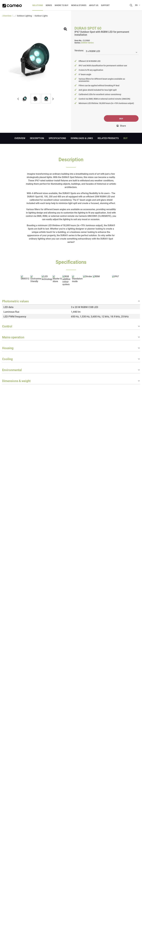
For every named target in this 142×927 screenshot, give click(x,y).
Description (37, 138)
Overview (19, 138)
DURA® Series (87, 43)
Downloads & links (82, 138)
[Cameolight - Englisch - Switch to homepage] (12, 5)
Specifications (57, 138)
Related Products (108, 138)
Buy (121, 119)
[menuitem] (37, 5)
